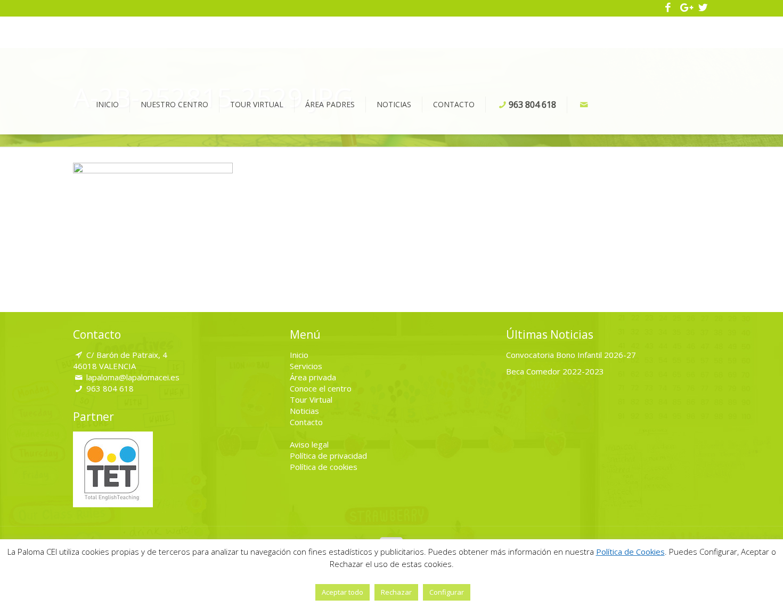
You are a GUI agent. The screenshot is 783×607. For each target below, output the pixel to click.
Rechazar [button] (396, 592)
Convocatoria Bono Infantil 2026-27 (571, 354)
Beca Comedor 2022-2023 (555, 371)
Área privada (313, 377)
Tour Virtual (311, 399)
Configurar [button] (446, 592)
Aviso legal (309, 444)
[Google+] (686, 8)
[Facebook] (668, 8)
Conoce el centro (321, 388)
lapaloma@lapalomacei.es (133, 377)
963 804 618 (110, 388)
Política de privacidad (328, 455)
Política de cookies (323, 466)
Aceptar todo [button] (342, 592)
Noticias (304, 410)
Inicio (299, 354)
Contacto (306, 422)
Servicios (306, 366)
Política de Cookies (630, 551)
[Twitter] (703, 8)
